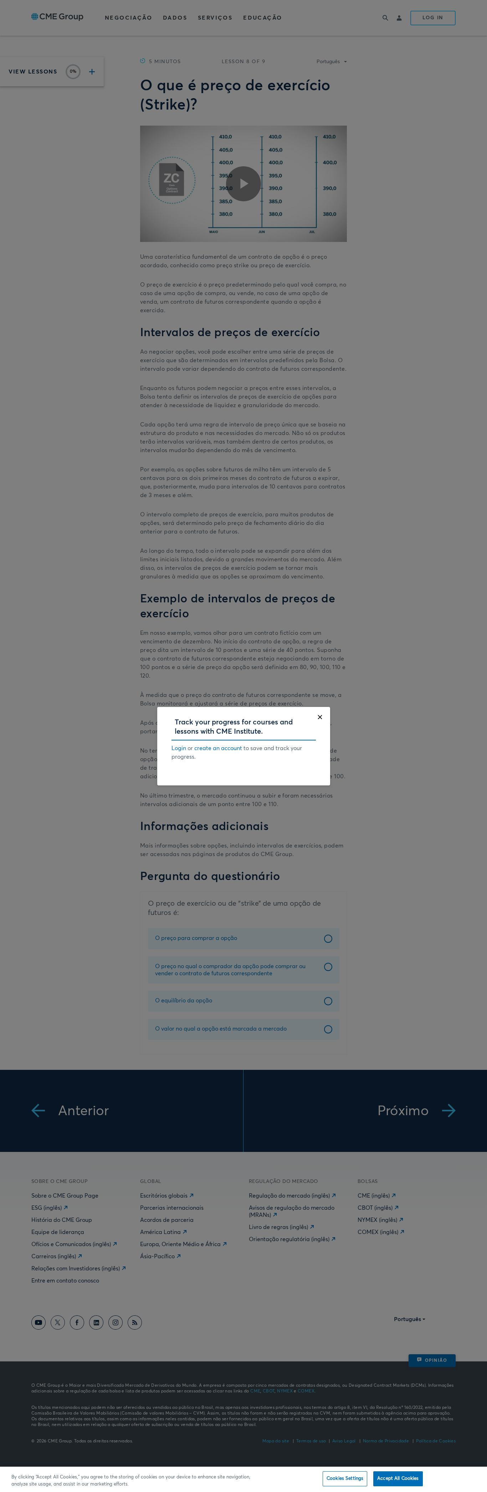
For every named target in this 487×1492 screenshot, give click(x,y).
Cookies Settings (345, 1478)
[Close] (320, 717)
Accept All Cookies (398, 1478)
